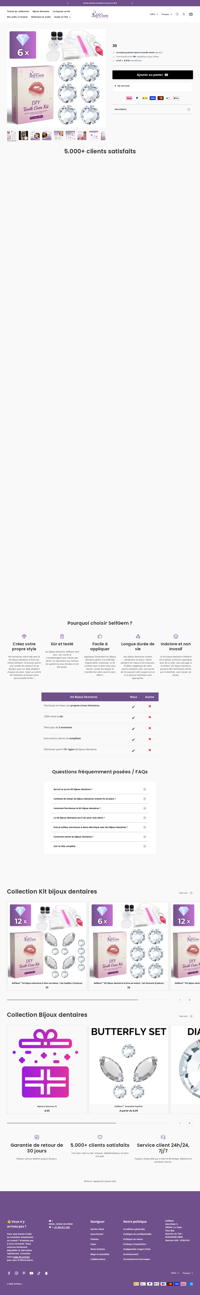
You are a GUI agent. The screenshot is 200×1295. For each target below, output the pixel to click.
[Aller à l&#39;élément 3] (35, 136)
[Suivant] (132, 3)
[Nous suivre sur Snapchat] (46, 1273)
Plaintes (94, 1239)
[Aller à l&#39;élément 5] (58, 136)
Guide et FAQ (61, 16)
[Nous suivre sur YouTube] (31, 1273)
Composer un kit (61, 11)
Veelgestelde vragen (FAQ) (136, 1249)
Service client (97, 1229)
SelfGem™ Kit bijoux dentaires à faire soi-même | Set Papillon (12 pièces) (47, 983)
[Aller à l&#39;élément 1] (11, 136)
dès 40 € (159, 52)
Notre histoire (97, 1249)
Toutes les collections (18, 11)
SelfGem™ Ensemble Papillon (128, 1106)
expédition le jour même (148, 56)
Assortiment (96, 1234)
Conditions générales (134, 1229)
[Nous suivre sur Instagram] (16, 1273)
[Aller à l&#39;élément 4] (47, 136)
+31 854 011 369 (62, 1227)
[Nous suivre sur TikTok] (39, 1273)
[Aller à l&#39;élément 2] (23, 136)
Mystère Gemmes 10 (47, 1106)
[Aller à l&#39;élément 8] (93, 136)
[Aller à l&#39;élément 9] (105, 136)
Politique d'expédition (134, 1244)
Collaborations (98, 1259)
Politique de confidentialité (137, 1234)
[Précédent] (67, 3)
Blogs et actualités (99, 1254)
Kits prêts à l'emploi (17, 16)
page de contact (21, 1256)
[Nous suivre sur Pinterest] (24, 1273)
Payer (93, 1244)
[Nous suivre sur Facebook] (9, 1273)
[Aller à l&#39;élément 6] (70, 136)
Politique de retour (133, 1239)
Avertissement (130, 1254)
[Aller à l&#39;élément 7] (82, 136)
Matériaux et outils (41, 16)
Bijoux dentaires (41, 11)
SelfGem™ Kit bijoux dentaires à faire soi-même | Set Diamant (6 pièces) (129, 983)
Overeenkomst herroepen (136, 1259)
